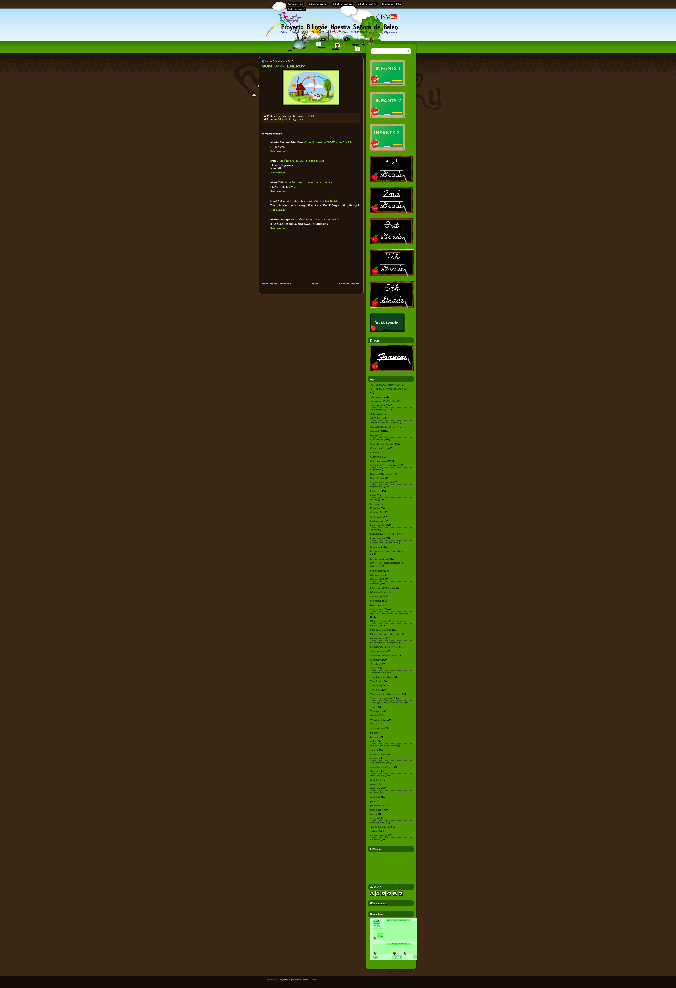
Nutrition (376, 604)
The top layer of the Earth (386, 702)
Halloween (376, 521)
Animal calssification (383, 422)
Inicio (315, 283)
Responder (277, 150)
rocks (373, 814)
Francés (375, 508)
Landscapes (377, 538)
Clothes (375, 452)
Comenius (376, 456)
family (374, 771)
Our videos (377, 609)
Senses (375, 659)
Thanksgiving (378, 672)
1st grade (376, 396)
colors (374, 749)
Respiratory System (383, 642)
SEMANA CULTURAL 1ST (386, 646)
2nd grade (376, 405)
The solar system (381, 698)
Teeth (373, 668)
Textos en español (296, 9)
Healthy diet (377, 525)
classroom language (383, 745)
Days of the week (381, 473)
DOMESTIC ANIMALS (384, 465)
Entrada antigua (349, 283)
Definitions (377, 478)
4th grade (376, 413)
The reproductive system (385, 694)
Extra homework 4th (391, 4)
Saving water (378, 651)
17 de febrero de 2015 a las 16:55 (314, 200)
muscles (375, 796)
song (373, 818)
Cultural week (378, 461)
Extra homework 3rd (367, 4)
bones (374, 736)
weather (375, 839)
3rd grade (376, 409)
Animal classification (383, 426)
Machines (376, 570)
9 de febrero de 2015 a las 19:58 (308, 182)
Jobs (373, 529)
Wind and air (378, 719)
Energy (292, 119)
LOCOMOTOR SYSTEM (386, 533)
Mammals (376, 574)
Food (373, 499)
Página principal (295, 4)
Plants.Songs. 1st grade (385, 634)
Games (374, 512)
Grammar (376, 516)
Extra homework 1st (318, 4)
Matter (374, 583)
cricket (374, 758)
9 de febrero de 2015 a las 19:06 (301, 160)
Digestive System (381, 482)
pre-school (377, 805)
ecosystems (377, 762)
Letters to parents (381, 542)
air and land (377, 728)
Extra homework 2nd (342, 4)
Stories (375, 664)
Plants (374, 625)
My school (377, 600)
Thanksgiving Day (381, 677)
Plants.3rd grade (380, 629)
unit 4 (300, 119)
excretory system (381, 766)
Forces (374, 503)
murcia (374, 792)
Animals (375, 430)
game (373, 784)
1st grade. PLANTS (382, 401)
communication (380, 754)
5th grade (283, 119)
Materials (376, 579)
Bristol (374, 435)
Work (373, 724)
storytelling (377, 822)
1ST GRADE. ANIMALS (385, 384)
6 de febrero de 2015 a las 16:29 (328, 142)
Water (374, 715)
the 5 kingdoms (380, 826)
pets (373, 801)
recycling (375, 809)
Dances (375, 469)
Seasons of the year (383, 655)
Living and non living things (387, 551)
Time (373, 706)
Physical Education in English (389, 613)
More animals (379, 592)
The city (375, 689)
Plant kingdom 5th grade (386, 621)
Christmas (376, 439)
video (373, 831)
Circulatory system (382, 443)
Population (377, 638)
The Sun (375, 681)
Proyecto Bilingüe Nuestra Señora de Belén (297, 980)
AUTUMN (376, 418)
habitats (375, 788)
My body (376, 596)
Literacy (375, 546)
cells (373, 741)
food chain (377, 775)
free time (375, 779)
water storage (378, 835)
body (373, 732)
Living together (379, 558)
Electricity (376, 486)
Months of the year (382, 587)
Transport (376, 711)
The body (376, 685)
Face (373, 495)
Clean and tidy (379, 448)
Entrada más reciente (276, 283)
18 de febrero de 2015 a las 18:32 (315, 219)
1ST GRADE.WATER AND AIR (389, 389)
